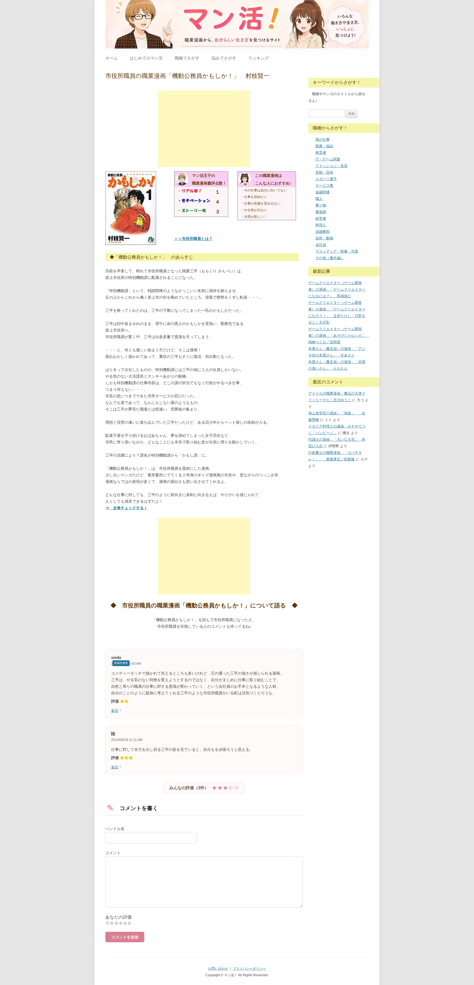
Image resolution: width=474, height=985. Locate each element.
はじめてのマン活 (146, 58)
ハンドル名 (115, 829)
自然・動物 (324, 238)
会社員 (320, 245)
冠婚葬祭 (322, 232)
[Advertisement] (204, 128)
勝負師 (320, 212)
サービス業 (324, 185)
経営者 (320, 218)
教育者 (320, 153)
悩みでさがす (223, 58)
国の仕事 (322, 139)
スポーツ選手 (326, 179)
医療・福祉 (324, 146)
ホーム (111, 58)
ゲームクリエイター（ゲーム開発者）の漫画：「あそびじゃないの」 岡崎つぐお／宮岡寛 (338, 335)
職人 (319, 199)
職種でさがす (187, 58)
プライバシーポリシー (249, 968)
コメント (113, 853)
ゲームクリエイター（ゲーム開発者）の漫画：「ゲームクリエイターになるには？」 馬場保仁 (336, 289)
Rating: (204, 917)
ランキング (258, 58)
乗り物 (320, 205)
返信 (114, 711)
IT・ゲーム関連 (327, 159)
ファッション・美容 (331, 166)
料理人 (320, 225)
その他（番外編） (329, 258)
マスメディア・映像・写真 (336, 251)
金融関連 (322, 192)
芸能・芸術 (324, 172)
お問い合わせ (218, 968)
